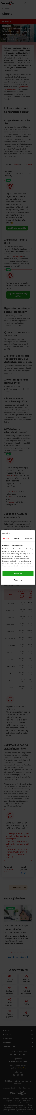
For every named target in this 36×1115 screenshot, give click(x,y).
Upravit (16, 580)
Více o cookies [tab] (29, 538)
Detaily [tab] (16, 538)
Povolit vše (18, 573)
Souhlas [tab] (6, 538)
